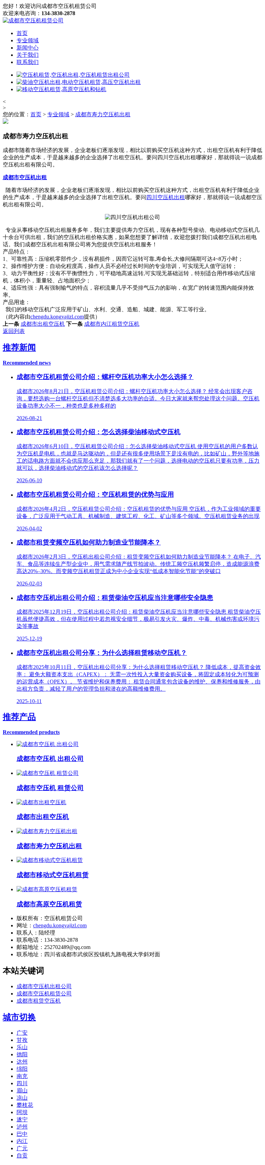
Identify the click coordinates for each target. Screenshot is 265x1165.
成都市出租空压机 (43, 324)
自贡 (22, 1155)
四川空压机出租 (165, 197)
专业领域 (28, 40)
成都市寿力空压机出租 (102, 114)
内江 (22, 1141)
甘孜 (22, 1040)
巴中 (22, 1134)
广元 (22, 1148)
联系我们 (28, 62)
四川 (22, 1083)
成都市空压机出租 (25, 177)
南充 (22, 1076)
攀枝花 (25, 1105)
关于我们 (28, 55)
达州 (22, 1062)
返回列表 (14, 331)
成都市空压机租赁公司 (44, 993)
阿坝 (22, 1112)
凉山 (22, 1098)
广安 (22, 1033)
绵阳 (22, 1069)
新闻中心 (28, 48)
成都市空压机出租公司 (44, 986)
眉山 (22, 1090)
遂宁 (22, 1119)
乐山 (22, 1047)
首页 (22, 33)
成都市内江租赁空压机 (111, 324)
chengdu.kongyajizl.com (57, 317)
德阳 (22, 1054)
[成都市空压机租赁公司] (33, 20)
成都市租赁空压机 (39, 1001)
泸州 (22, 1127)
